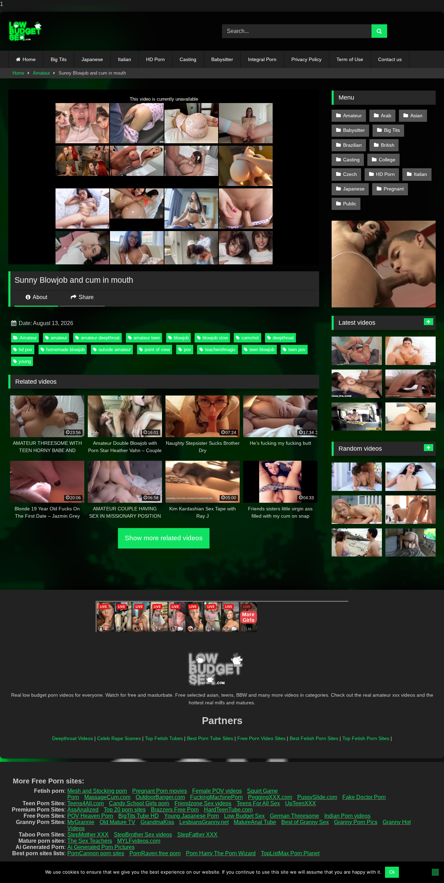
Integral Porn (262, 59)
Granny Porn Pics (355, 822)
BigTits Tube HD (138, 816)
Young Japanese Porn (191, 816)
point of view (157, 349)
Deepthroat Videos (72, 738)
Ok (392, 872)
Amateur (41, 73)
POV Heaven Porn (90, 816)
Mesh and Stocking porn (97, 791)
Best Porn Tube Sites (210, 738)
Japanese (92, 59)
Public (349, 203)
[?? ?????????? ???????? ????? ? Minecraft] (410, 542)
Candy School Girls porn (139, 803)
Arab (386, 115)
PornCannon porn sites (95, 853)
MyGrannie (80, 822)
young (25, 361)
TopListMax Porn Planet (290, 853)
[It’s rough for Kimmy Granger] (410, 384)
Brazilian (352, 145)
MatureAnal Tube (255, 822)
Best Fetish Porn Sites (314, 738)
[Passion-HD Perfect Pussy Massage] (357, 476)
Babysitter (222, 59)
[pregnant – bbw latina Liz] (357, 542)
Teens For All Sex (258, 803)
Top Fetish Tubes (164, 738)
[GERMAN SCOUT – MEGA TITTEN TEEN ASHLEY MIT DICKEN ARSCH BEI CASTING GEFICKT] (357, 351)
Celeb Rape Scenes (119, 738)
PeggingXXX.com (270, 797)
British (387, 145)
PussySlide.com (317, 797)
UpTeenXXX (300, 803)
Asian (416, 115)
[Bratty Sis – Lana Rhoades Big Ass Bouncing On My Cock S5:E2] (410, 351)
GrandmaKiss (157, 822)
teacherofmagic (220, 349)
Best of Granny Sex (305, 822)
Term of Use (349, 59)
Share (85, 297)
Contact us (390, 59)
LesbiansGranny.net (204, 822)
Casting (188, 59)
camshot (250, 337)
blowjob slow (215, 337)
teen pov (297, 349)
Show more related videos (164, 538)
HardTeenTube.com (228, 810)
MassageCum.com (107, 797)
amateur (59, 337)
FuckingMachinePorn (216, 797)
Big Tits (59, 59)
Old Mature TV (117, 822)
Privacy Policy (306, 59)
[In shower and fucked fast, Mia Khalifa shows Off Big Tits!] (357, 384)
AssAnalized (83, 810)
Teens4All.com (85, 803)
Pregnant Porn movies (159, 791)
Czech (350, 174)
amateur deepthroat (100, 337)
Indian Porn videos (347, 816)
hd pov (25, 349)
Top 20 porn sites (125, 810)
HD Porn (155, 59)
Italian (124, 59)
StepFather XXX (197, 835)
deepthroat (283, 337)
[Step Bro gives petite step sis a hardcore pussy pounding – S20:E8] (357, 509)
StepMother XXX (88, 835)
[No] (435, 872)
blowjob (181, 337)
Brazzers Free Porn (175, 810)
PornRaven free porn (155, 853)
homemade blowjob (65, 349)
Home (29, 59)
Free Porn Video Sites (261, 738)
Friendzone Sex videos (202, 803)
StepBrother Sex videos (143, 835)
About (39, 297)
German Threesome (294, 816)
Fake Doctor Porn (364, 797)
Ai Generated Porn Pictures (101, 847)
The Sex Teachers (89, 841)
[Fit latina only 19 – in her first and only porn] (410, 476)
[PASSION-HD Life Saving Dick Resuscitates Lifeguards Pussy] (410, 509)
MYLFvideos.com (138, 841)
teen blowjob (261, 349)
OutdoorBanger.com (160, 797)
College (387, 159)
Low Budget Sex (244, 816)
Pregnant (394, 189)
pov (187, 349)
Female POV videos (217, 791)
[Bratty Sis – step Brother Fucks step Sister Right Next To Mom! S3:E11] (410, 416)
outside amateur (115, 349)
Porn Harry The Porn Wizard (221, 853)
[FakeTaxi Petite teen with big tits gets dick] (357, 416)
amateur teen (147, 337)
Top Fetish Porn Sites (365, 738)
